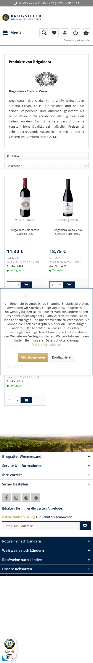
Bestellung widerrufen (77, 40)
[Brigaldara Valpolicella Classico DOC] (25, 197)
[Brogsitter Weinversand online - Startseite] (21, 17)
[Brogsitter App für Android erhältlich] (35, 497)
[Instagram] (16, 497)
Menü (15, 32)
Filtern (16, 156)
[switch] (9, 656)
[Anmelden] (75, 32)
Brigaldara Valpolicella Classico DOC (25, 232)
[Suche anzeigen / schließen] (43, 32)
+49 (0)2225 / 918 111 (64, 3)
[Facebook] (6, 497)
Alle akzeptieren (33, 357)
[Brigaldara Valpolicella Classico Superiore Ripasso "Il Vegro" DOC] (67, 197)
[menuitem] (11, 32)
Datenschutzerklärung (18, 517)
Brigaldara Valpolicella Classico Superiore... (68, 232)
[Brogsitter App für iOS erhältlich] (26, 497)
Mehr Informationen (46, 344)
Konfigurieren (62, 357)
